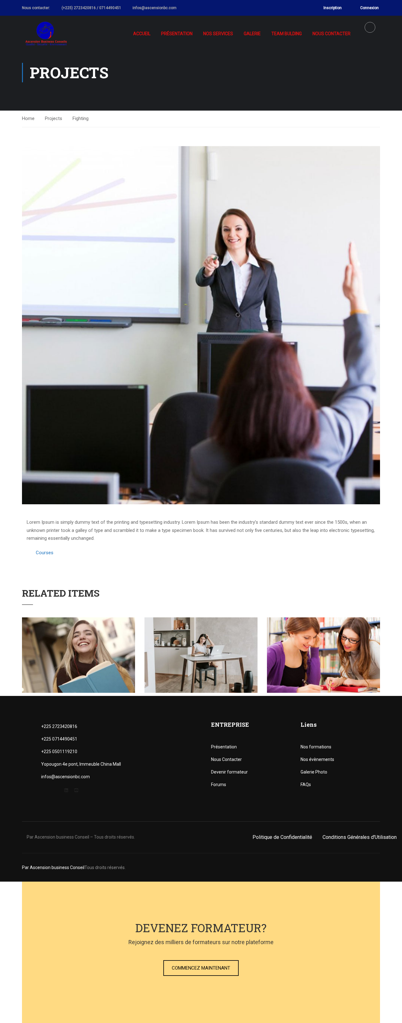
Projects (53, 118)
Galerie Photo (314, 771)
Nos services (218, 33)
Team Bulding (286, 33)
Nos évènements (317, 759)
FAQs (306, 784)
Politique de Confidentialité (282, 837)
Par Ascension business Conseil (53, 867)
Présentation (177, 33)
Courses (44, 552)
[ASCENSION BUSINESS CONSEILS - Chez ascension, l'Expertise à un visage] (46, 33)
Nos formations (316, 746)
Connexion (369, 8)
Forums (218, 784)
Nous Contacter (226, 759)
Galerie (252, 33)
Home (28, 118)
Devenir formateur (229, 771)
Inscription (332, 8)
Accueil (141, 33)
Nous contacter (331, 33)
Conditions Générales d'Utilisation (360, 837)
